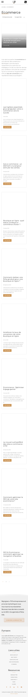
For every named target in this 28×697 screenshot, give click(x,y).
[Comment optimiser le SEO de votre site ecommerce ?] (14, 481)
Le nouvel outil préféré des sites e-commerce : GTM (13, 444)
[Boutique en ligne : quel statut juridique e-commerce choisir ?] (14, 204)
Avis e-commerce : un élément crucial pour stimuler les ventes (12, 166)
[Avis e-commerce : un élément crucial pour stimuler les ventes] (14, 147)
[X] (17, 687)
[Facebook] (6, 687)
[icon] (25, 2)
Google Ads (18, 17)
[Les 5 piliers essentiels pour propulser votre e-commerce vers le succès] (14, 91)
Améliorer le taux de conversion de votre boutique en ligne (12, 334)
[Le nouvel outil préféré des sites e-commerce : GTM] (14, 426)
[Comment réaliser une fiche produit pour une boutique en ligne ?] (14, 261)
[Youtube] (21, 687)
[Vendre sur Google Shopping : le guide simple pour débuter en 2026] (14, 35)
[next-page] (9, 582)
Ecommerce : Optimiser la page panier (13, 388)
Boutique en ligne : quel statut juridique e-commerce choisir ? (13, 222)
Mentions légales (14, 693)
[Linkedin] (14, 687)
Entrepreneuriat (7, 17)
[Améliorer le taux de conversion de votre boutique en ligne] (14, 316)
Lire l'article (7, 127)
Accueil (4, 7)
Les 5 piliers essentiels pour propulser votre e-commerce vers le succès (13, 110)
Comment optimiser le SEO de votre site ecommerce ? (13, 499)
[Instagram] (10, 687)
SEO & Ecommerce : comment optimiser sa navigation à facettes (13, 554)
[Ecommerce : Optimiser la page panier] (14, 371)
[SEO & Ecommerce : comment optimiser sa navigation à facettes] (14, 536)
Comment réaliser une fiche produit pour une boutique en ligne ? (13, 279)
